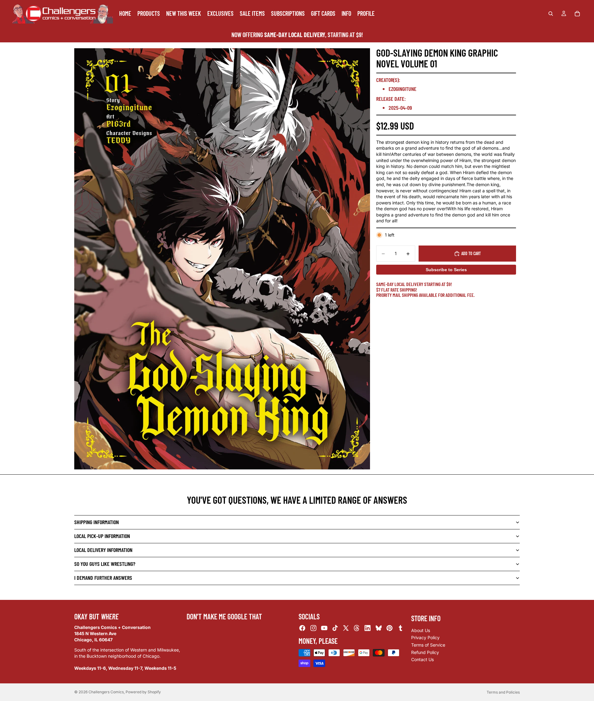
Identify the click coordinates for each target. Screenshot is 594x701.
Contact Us (422, 659)
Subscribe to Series (446, 269)
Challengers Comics (106, 692)
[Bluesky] (378, 628)
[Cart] (577, 13)
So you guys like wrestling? (104, 563)
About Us (420, 630)
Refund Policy (425, 652)
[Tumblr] (400, 628)
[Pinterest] (389, 628)
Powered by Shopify (143, 692)
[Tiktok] (335, 628)
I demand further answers (103, 577)
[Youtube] (324, 628)
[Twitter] (346, 628)
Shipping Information (96, 522)
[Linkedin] (367, 628)
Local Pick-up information (102, 535)
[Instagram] (313, 628)
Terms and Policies (503, 692)
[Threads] (356, 628)
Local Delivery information (103, 549)
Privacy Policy (425, 637)
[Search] (550, 13)
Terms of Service (428, 645)
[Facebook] (302, 628)
